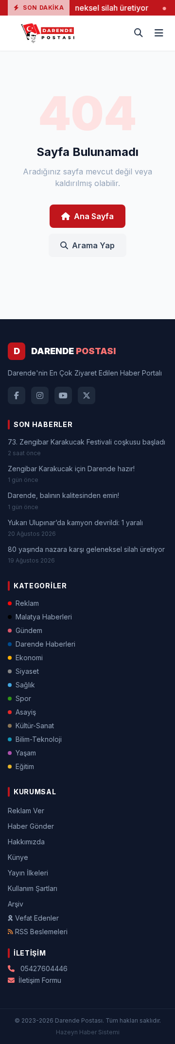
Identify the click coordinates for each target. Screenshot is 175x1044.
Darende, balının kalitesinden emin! (63, 495)
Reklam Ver (26, 810)
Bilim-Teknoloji (39, 739)
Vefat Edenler (37, 918)
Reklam (27, 603)
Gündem (29, 630)
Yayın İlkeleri (28, 873)
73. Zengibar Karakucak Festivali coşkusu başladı (86, 442)
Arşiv (15, 904)
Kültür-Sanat (35, 725)
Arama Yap (93, 245)
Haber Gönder (31, 826)
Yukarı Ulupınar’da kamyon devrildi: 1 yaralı (75, 522)
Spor (23, 698)
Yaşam (26, 753)
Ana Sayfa (94, 216)
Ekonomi (29, 657)
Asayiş (26, 712)
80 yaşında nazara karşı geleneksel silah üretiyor (86, 549)
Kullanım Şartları (32, 888)
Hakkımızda (26, 842)
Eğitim (25, 766)
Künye (18, 857)
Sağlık (25, 685)
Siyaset (27, 671)
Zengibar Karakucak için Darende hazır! (71, 468)
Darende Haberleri (45, 644)
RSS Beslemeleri (41, 931)
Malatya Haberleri (44, 617)
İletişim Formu (39, 980)
